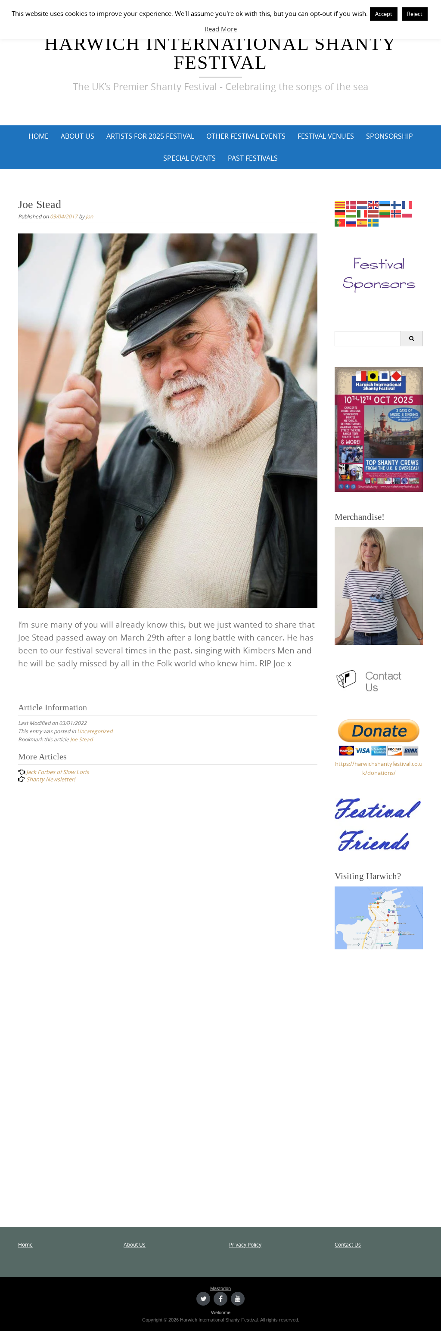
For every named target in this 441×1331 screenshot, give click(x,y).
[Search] (411, 338)
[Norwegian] (396, 213)
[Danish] (351, 204)
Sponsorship (389, 136)
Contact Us (348, 1244)
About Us (77, 136)
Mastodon (220, 1288)
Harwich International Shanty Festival (220, 53)
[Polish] (407, 213)
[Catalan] (340, 204)
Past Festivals (253, 158)
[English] (373, 204)
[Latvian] (373, 213)
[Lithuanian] (385, 213)
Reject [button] (414, 14)
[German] (340, 213)
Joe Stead (81, 739)
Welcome (220, 1312)
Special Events (189, 158)
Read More (221, 29)
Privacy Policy (245, 1244)
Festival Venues (326, 136)
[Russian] (351, 222)
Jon (89, 216)
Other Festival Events (246, 136)
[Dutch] (362, 204)
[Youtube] (238, 1299)
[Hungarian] (351, 213)
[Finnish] (396, 204)
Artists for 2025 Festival (150, 136)
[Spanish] (362, 222)
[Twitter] (203, 1299)
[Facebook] (220, 1299)
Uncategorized (94, 731)
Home (38, 136)
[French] (407, 204)
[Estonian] (385, 204)
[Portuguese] (340, 222)
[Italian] (362, 213)
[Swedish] (373, 222)
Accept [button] (383, 14)
